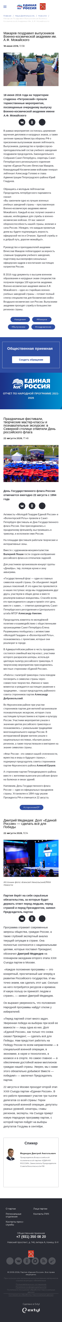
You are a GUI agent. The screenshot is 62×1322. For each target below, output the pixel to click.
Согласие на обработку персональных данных (31, 1295)
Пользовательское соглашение (31, 1284)
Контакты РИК (41, 1214)
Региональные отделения (13, 1215)
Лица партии (40, 1208)
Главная (7, 16)
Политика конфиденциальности (31, 1287)
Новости (42, 16)
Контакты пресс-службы (15, 1223)
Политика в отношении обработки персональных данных (31, 1291)
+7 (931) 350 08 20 (31, 1237)
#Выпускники (18, 327)
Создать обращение (31, 359)
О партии (11, 1208)
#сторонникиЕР (31, 807)
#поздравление (43, 327)
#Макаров (42, 319)
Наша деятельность (25, 16)
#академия (20, 319)
